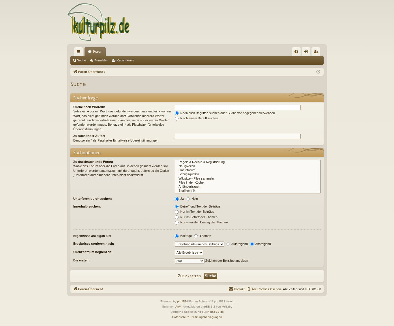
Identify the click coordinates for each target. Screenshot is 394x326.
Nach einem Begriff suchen (198, 118)
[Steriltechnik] (247, 191)
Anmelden (101, 60)
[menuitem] (296, 51)
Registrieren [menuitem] (317, 53)
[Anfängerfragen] (247, 187)
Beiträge (185, 236)
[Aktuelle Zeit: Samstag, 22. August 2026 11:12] (318, 72)
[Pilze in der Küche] (247, 183)
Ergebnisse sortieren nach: (93, 243)
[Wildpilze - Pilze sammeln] (247, 179)
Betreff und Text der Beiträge (199, 206)
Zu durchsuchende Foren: (93, 161)
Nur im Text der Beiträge (196, 211)
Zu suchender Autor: (89, 135)
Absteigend (263, 244)
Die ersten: (81, 260)
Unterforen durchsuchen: (92, 198)
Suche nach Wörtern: (89, 107)
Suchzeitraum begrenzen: (92, 252)
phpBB (181, 301)
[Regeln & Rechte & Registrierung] (247, 162)
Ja (181, 198)
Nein (194, 198)
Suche (81, 60)
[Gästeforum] (247, 170)
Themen (205, 236)
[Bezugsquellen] (247, 174)
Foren (97, 52)
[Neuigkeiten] (247, 166)
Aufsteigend (239, 244)
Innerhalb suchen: (87, 206)
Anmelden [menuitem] (307, 53)
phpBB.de (217, 311)
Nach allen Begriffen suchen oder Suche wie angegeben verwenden (227, 113)
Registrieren (125, 60)
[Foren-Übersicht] (98, 22)
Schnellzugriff (79, 53)
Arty (178, 306)
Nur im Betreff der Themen (198, 217)
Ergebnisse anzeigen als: (92, 236)
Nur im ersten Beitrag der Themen (203, 222)
